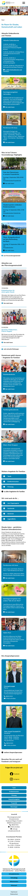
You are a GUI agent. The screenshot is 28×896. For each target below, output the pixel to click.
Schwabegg (14, 878)
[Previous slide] (3, 11)
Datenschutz (14, 894)
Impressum (14, 892)
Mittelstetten (14, 881)
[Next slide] (25, 11)
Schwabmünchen (14, 874)
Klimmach (14, 885)
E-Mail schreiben (11, 698)
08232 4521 (9, 696)
